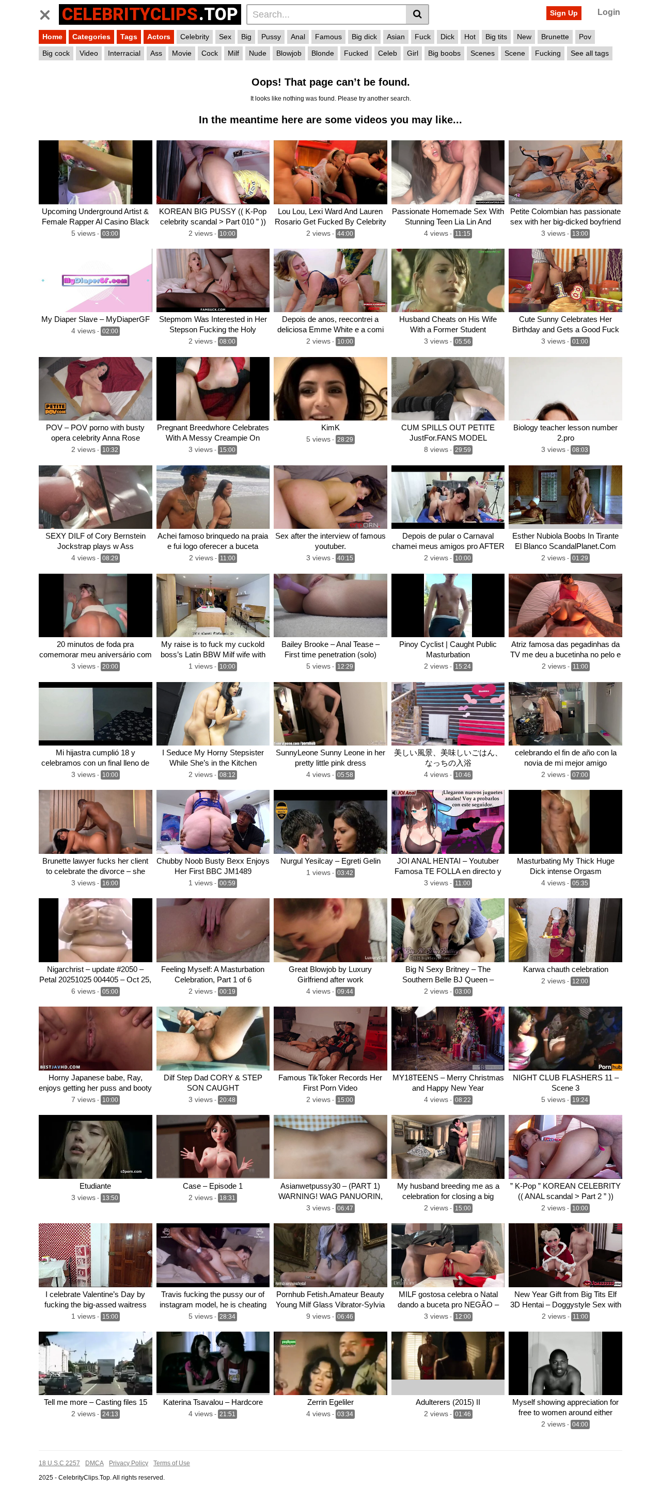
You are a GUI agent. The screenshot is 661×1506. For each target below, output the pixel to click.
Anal (298, 37)
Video (89, 53)
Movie (182, 53)
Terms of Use (171, 1463)
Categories (91, 37)
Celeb (387, 53)
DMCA (94, 1463)
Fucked (356, 53)
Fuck (423, 37)
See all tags (590, 53)
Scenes (482, 53)
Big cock (56, 53)
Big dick (364, 37)
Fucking (548, 53)
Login (608, 12)
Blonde (322, 53)
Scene (515, 53)
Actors (158, 37)
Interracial (124, 53)
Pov (585, 37)
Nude (257, 53)
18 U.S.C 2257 (59, 1463)
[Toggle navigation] (49, 13)
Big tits (496, 37)
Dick (447, 37)
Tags (128, 37)
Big (246, 37)
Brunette (555, 37)
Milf (233, 53)
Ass (156, 53)
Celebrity (194, 37)
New (524, 37)
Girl (412, 53)
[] (417, 14)
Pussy (271, 37)
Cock (209, 53)
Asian (396, 37)
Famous (328, 37)
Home (52, 37)
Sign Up (564, 13)
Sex (225, 37)
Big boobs (444, 53)
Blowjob (289, 53)
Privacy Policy (128, 1463)
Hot (470, 37)
